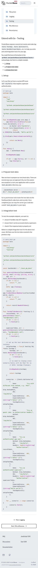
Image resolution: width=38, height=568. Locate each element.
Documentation (7, 547)
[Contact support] (4, 555)
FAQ (4, 536)
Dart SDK (24, 542)
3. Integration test (11, 70)
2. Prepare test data (11, 67)
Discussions (6, 542)
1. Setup (7, 63)
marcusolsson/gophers (15, 565)
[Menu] (34, 3)
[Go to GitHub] (10, 555)
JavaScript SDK (25, 536)
